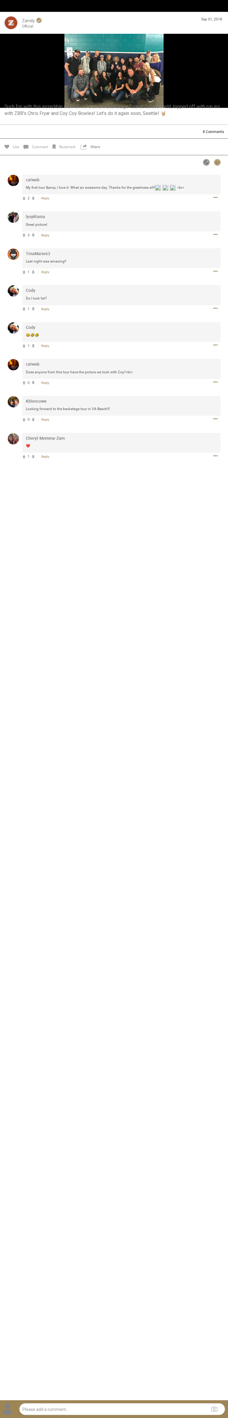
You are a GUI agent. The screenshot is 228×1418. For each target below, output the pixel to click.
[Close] (11, 14)
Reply (45, 198)
